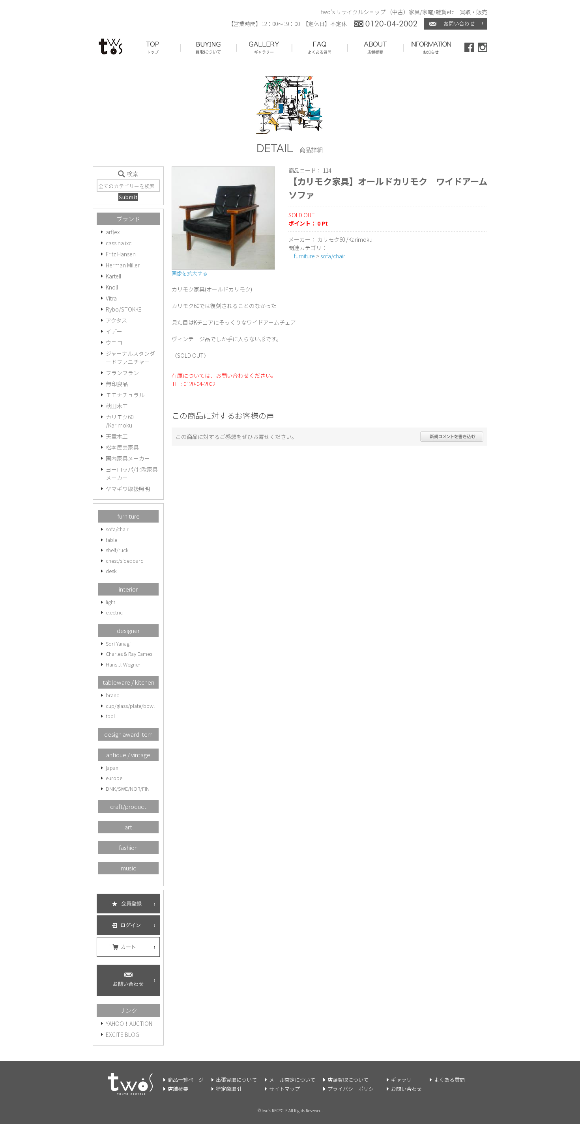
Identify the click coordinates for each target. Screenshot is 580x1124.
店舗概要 (178, 1088)
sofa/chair (117, 529)
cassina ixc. (119, 243)
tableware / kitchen (128, 682)
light (110, 602)
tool (110, 716)
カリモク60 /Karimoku (119, 421)
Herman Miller (123, 265)
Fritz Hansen (121, 254)
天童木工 (117, 436)
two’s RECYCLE (275, 1110)
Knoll (112, 287)
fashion (128, 847)
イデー (114, 331)
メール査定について (292, 1079)
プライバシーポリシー (353, 1088)
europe (114, 778)
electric (114, 612)
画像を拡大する (190, 273)
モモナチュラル (125, 395)
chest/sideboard (125, 560)
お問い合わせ (406, 1088)
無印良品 (117, 384)
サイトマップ (284, 1088)
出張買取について (236, 1079)
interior (128, 589)
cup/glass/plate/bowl (130, 706)
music (128, 868)
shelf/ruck (117, 550)
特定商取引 (228, 1088)
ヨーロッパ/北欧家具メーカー (132, 473)
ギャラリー (404, 1079)
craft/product (128, 806)
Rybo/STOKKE (124, 309)
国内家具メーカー (128, 458)
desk (111, 571)
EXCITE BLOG (122, 1034)
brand (113, 695)
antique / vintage (128, 755)
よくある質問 (449, 1079)
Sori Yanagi (118, 643)
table (111, 539)
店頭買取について (348, 1079)
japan (112, 767)
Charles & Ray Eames (129, 653)
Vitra (111, 298)
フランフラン (122, 373)
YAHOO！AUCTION (129, 1023)
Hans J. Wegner (123, 664)
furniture (128, 516)
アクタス (116, 320)
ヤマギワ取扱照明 (128, 489)
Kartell (113, 276)
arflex (113, 232)
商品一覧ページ (186, 1079)
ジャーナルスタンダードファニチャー (130, 357)
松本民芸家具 (122, 447)
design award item (128, 734)
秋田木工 (117, 406)
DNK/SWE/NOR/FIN (128, 788)
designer (128, 630)
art (128, 827)
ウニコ (114, 342)
